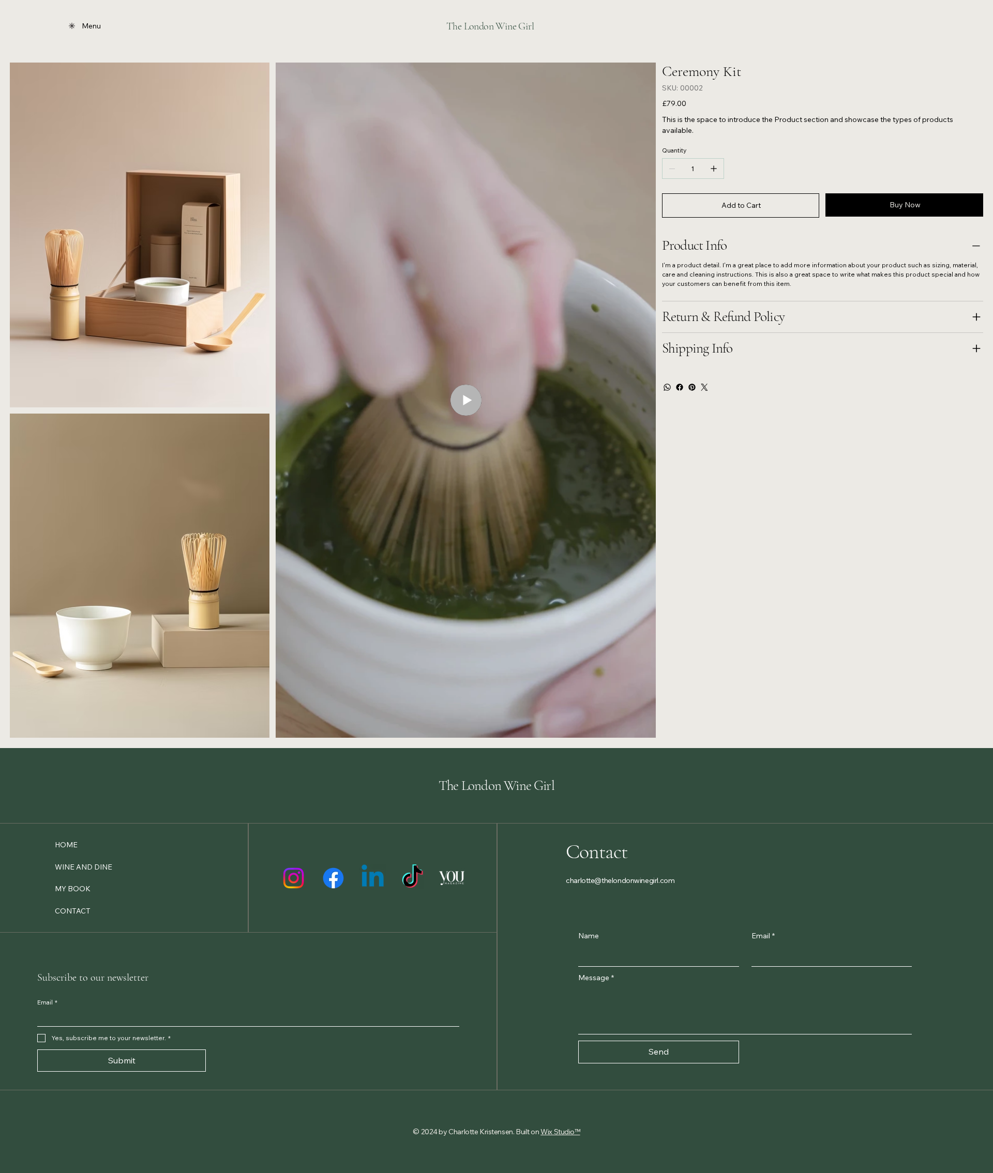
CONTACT (73, 911)
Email (763, 935)
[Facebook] (679, 387)
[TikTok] (412, 878)
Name (588, 935)
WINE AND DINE (83, 867)
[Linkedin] (372, 878)
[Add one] (713, 168)
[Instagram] (293, 878)
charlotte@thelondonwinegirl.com (620, 880)
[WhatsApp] (667, 387)
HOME (66, 844)
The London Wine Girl (490, 26)
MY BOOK (73, 888)
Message (596, 977)
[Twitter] (704, 387)
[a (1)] (451, 878)
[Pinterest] (692, 387)
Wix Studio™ (560, 1131)
